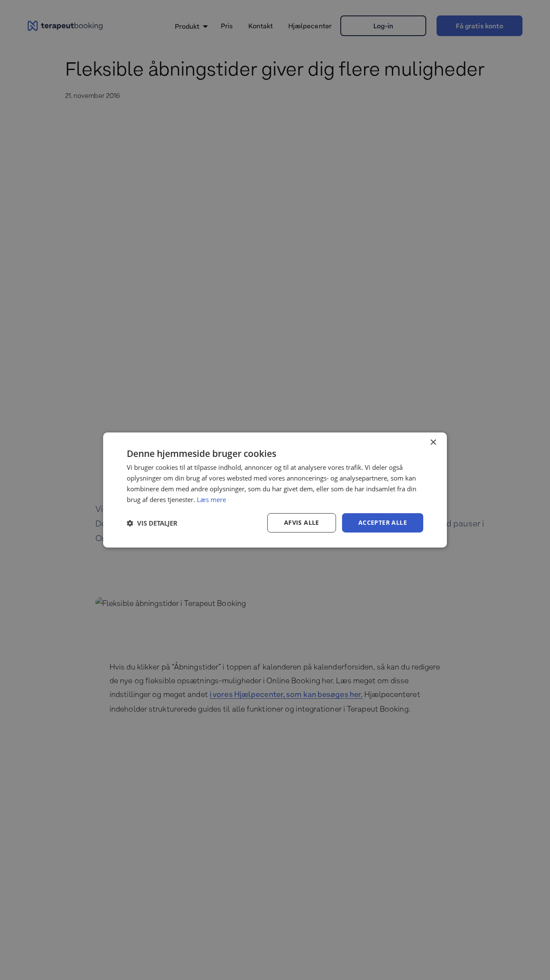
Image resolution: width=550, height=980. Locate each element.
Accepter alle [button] (382, 522)
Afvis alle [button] (301, 522)
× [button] (433, 442)
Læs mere (211, 499)
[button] (152, 523)
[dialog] (275, 490)
